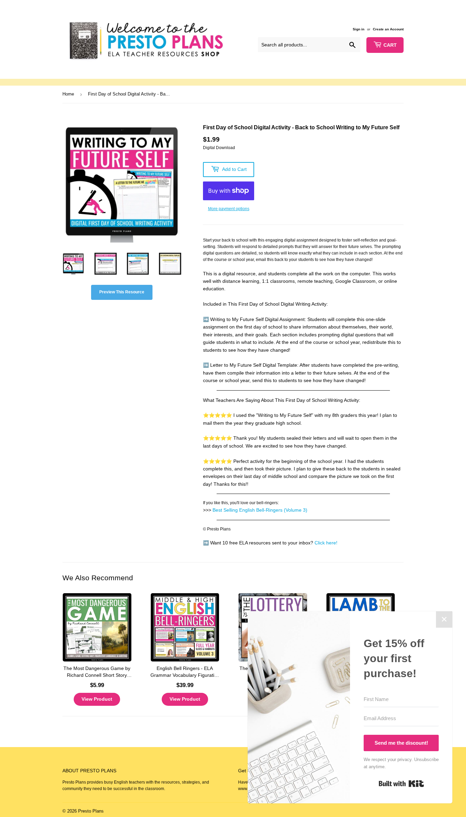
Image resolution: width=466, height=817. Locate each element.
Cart (390, 45)
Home (68, 94)
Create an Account (388, 29)
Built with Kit (401, 783)
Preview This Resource (121, 292)
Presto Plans (91, 811)
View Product (97, 699)
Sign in (358, 29)
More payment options (228, 208)
